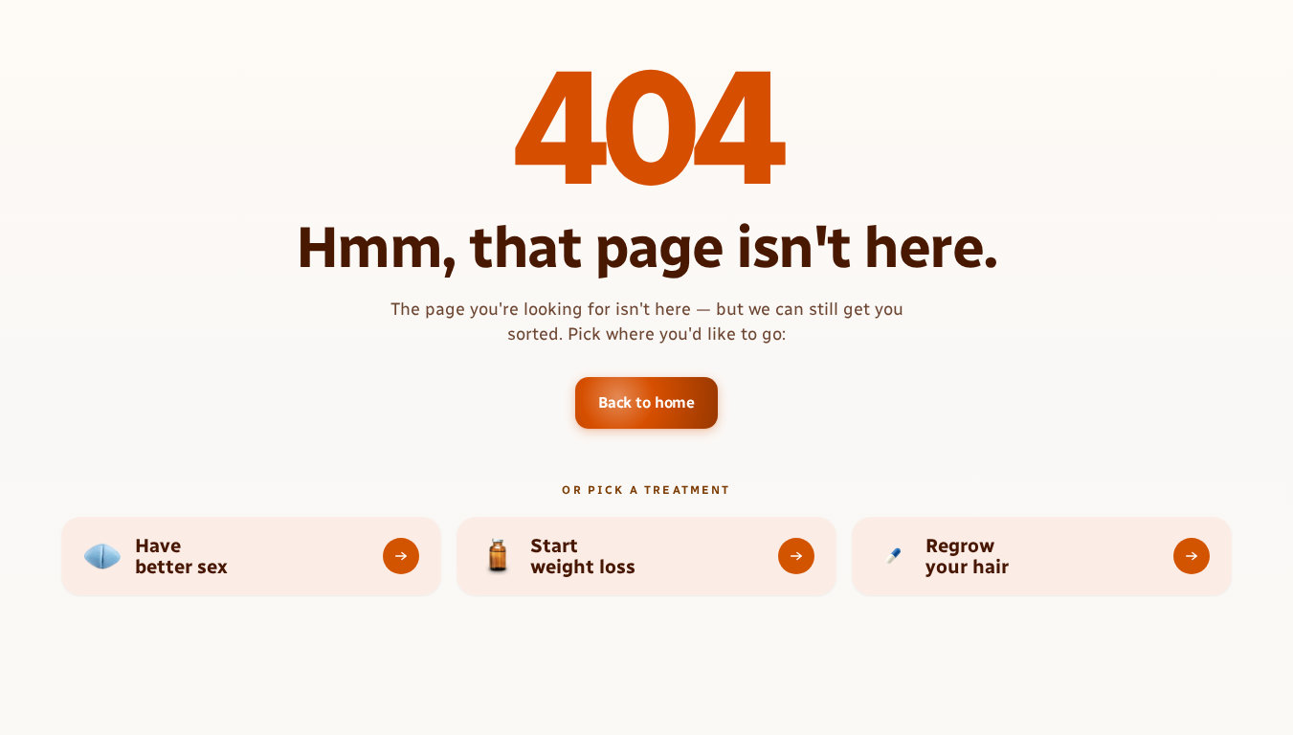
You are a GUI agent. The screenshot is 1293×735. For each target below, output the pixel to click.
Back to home (646, 402)
